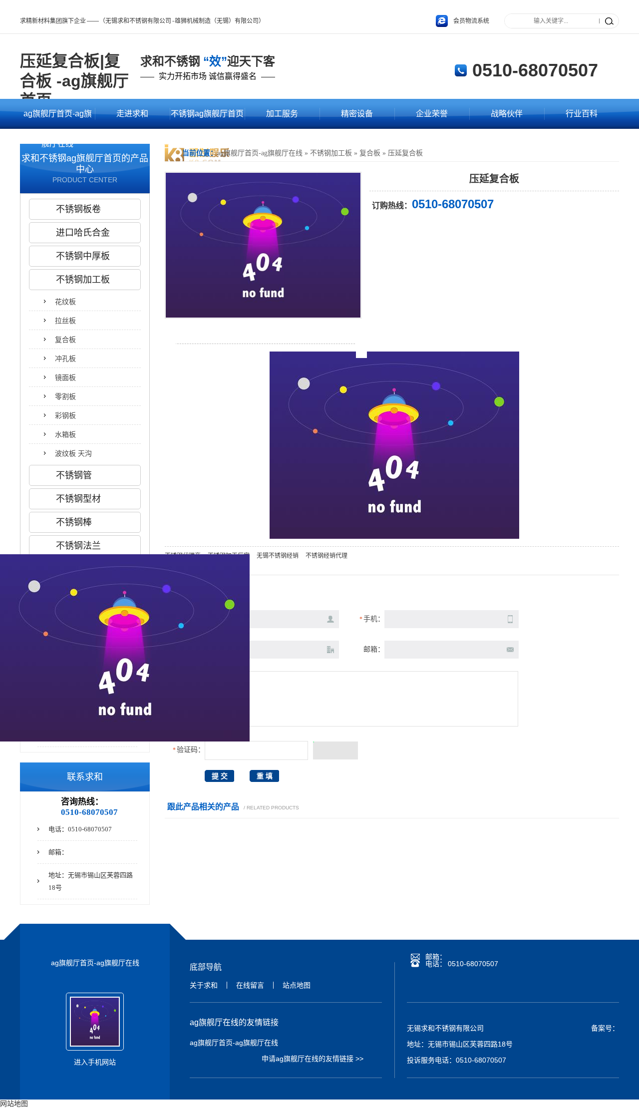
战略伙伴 (507, 113)
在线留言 (250, 985)
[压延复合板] (263, 315)
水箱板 (65, 434)
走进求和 (132, 113)
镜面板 (65, 377)
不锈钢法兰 (78, 546)
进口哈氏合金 (83, 233)
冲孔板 (65, 359)
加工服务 (282, 113)
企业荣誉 (432, 113)
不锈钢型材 (78, 499)
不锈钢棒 (74, 522)
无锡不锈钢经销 (278, 555)
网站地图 (14, 1104)
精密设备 (357, 113)
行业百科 (582, 113)
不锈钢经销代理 (326, 555)
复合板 (369, 153)
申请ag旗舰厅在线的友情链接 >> (312, 1059)
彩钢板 (65, 415)
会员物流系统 (471, 20)
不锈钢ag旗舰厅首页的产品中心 (207, 119)
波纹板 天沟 (73, 453)
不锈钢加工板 (331, 153)
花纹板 (65, 302)
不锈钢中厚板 (83, 256)
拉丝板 (65, 321)
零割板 (65, 396)
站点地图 (297, 985)
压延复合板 (405, 153)
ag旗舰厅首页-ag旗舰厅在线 (57, 119)
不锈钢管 (74, 475)
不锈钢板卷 (78, 209)
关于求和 (204, 985)
